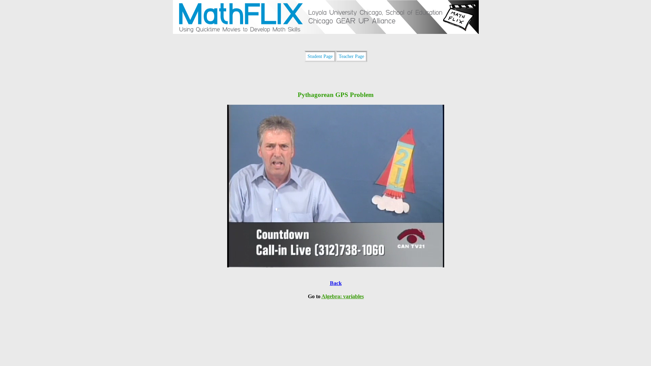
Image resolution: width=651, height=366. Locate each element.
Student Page (320, 56)
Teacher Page (351, 56)
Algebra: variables (342, 296)
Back (336, 283)
